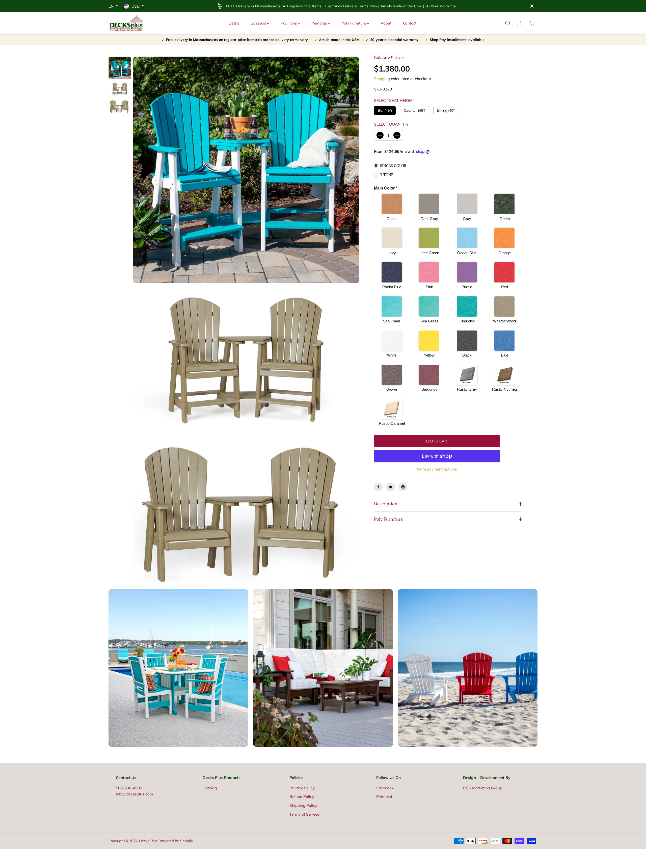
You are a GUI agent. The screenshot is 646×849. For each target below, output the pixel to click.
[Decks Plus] (126, 23)
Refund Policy (301, 796)
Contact (409, 23)
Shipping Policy (303, 805)
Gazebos (259, 23)
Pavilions (289, 23)
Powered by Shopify (175, 840)
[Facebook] (378, 487)
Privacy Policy (302, 788)
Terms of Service (304, 814)
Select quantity (391, 124)
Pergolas (319, 23)
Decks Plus (148, 840)
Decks (234, 23)
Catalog (210, 788)
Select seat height (394, 100)
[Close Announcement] (531, 6)
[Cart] (531, 23)
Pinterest (384, 796)
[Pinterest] (403, 487)
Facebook (385, 788)
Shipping (382, 79)
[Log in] (519, 23)
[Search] (507, 23)
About (386, 23)
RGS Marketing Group (482, 788)
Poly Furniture (354, 23)
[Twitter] (390, 487)
